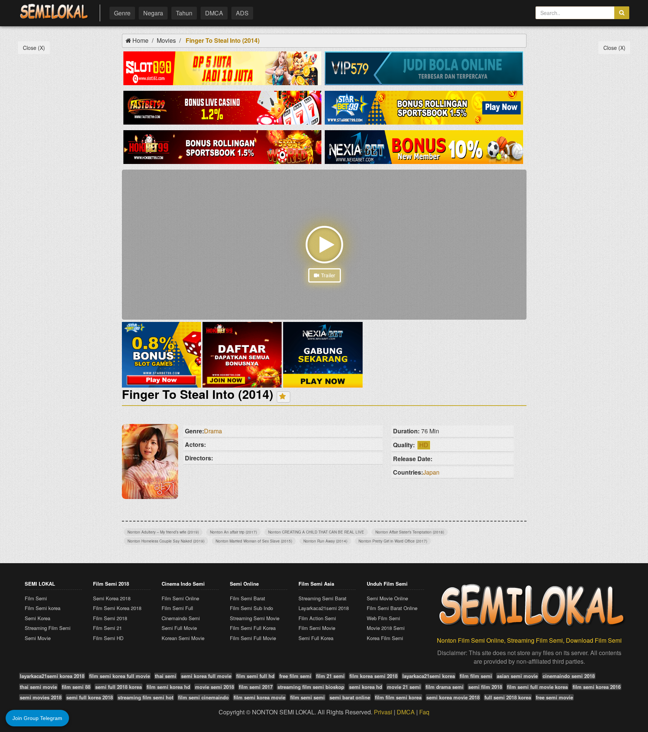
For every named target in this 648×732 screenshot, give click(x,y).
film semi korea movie (259, 697)
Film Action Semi (317, 618)
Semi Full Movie (179, 627)
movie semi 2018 (214, 687)
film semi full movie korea (537, 687)
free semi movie (554, 697)
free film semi (295, 676)
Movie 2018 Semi (386, 627)
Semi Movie (38, 638)
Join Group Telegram (37, 718)
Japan (431, 472)
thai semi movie (38, 687)
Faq (424, 712)
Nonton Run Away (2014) (325, 541)
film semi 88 (76, 687)
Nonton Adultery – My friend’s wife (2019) (163, 532)
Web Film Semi (383, 618)
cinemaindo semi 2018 (569, 676)
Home (140, 40)
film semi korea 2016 (597, 687)
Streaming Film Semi (47, 627)
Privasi (383, 712)
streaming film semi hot (145, 697)
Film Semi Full (177, 608)
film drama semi (445, 687)
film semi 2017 (256, 687)
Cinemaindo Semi (181, 618)
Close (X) (34, 47)
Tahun (184, 13)
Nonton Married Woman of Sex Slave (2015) (254, 541)
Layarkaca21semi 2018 (323, 608)
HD (423, 444)
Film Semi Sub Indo (251, 608)
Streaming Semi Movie (254, 618)
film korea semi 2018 (374, 676)
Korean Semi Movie (183, 638)
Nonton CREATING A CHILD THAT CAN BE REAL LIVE (316, 532)
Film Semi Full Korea (253, 627)
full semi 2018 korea (507, 697)
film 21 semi (330, 676)
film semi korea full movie (119, 676)
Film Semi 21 (107, 627)
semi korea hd (365, 687)
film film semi (476, 676)
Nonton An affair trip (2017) (233, 532)
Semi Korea (37, 618)
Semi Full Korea (315, 638)
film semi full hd (255, 676)
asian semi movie (517, 676)
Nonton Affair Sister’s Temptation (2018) (409, 532)
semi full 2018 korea (118, 687)
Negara (153, 13)
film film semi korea (398, 697)
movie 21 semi (404, 687)
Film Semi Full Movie (253, 638)
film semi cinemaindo (203, 697)
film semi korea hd (168, 687)
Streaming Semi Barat (322, 598)
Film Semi (36, 598)
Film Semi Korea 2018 (117, 608)
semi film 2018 (485, 687)
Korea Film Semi (385, 638)
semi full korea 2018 (89, 697)
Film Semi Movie (316, 627)
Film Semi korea (42, 608)
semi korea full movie (206, 676)
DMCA (214, 13)
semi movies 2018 (41, 697)
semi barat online (350, 697)
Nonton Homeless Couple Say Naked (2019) (166, 541)
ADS (242, 13)
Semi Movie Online (387, 598)
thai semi (165, 676)
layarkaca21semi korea (428, 676)
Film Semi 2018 (110, 618)
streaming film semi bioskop (311, 687)
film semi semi (307, 697)
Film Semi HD (108, 638)
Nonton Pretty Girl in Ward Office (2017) (392, 541)
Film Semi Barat (247, 598)
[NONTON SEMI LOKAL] (54, 12)
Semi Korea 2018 (111, 598)
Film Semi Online (180, 598)
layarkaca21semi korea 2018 (52, 676)
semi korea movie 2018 (453, 697)
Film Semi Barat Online (392, 608)
